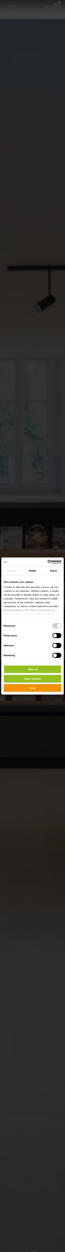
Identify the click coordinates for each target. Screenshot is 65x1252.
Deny (32, 688)
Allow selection (32, 678)
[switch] (56, 635)
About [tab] (53, 570)
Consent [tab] (11, 570)
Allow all (32, 669)
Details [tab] (32, 570)
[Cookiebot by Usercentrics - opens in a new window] (47, 562)
